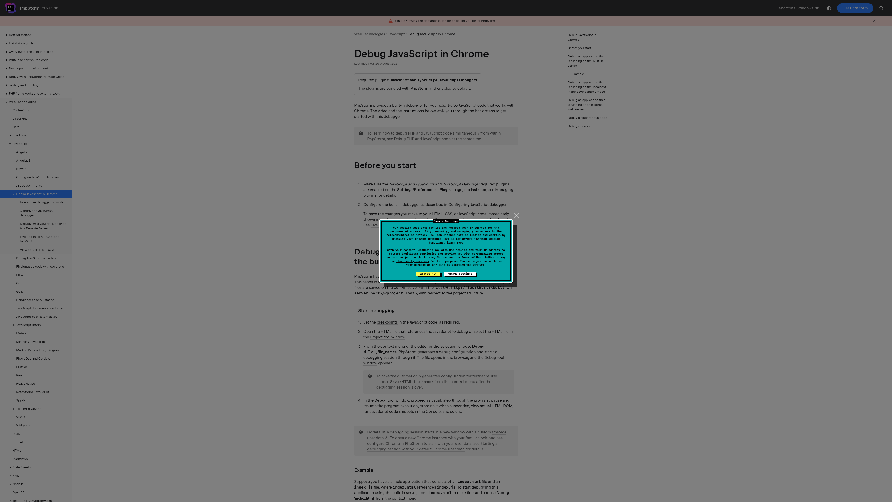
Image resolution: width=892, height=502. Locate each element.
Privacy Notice (435, 257)
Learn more (455, 242)
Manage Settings (460, 274)
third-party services (412, 261)
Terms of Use (471, 257)
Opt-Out (478, 265)
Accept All (428, 274)
